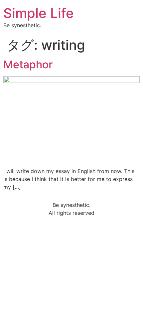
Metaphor (28, 64)
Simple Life (38, 13)
